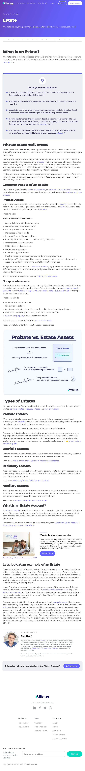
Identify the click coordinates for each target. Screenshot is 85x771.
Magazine (38, 723)
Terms (5, 14)
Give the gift (42, 3)
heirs (62, 207)
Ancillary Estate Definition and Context (30, 500)
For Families (23, 723)
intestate (7, 62)
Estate (16, 14)
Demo (55, 727)
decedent (63, 204)
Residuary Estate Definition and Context (31, 481)
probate (40, 162)
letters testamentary (12, 592)
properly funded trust (59, 291)
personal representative (59, 190)
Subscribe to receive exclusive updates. (10, 755)
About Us (56, 731)
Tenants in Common (39, 267)
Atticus (6, 607)
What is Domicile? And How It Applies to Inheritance (36, 461)
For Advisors (23, 727)
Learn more (47, 553)
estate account (12, 510)
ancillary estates (51, 409)
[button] (53, 3)
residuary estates (32, 409)
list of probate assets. (48, 276)
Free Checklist (40, 727)
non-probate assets (43, 320)
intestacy (44, 124)
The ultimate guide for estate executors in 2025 (20, 558)
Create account (75, 3)
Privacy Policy (58, 735)
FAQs (54, 723)
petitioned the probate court (56, 590)
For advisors (31, 3)
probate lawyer (61, 602)
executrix (41, 190)
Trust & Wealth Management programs (44, 648)
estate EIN (61, 133)
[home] (8, 3)
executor (32, 190)
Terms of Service (59, 739)
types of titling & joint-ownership (32, 291)
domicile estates (17, 409)
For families (21, 3)
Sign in (62, 3)
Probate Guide (40, 731)
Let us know (71, 666)
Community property (14, 316)
